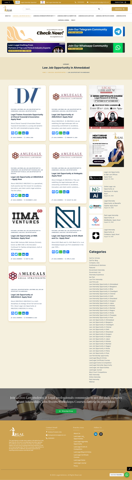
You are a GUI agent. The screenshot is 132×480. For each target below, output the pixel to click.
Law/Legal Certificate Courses (99, 360)
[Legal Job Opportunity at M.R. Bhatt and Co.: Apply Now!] (68, 217)
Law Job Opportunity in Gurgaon (100, 334)
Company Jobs (94, 263)
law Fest (92, 277)
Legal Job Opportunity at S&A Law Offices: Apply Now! (112, 174)
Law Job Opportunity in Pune (99, 353)
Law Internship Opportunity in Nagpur (102, 310)
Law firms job (21, 109)
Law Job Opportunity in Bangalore (29, 170)
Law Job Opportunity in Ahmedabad (101, 320)
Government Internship (97, 270)
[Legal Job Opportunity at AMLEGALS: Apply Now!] (68, 96)
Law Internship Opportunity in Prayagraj (102, 315)
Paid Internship (94, 379)
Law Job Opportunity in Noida (99, 348)
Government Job (95, 272)
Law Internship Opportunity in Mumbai (102, 308)
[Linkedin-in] (96, 434)
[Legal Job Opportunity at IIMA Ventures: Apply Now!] (27, 217)
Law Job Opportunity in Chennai (100, 327)
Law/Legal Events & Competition (100, 363)
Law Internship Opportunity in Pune (101, 317)
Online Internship (94, 377)
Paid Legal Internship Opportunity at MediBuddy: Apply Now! (112, 217)
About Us (77, 433)
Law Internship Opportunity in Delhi (101, 296)
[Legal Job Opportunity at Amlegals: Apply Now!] (68, 154)
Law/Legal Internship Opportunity (100, 365)
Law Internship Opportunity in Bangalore (103, 286)
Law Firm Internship (95, 279)
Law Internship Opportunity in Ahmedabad (103, 284)
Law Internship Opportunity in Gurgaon (102, 301)
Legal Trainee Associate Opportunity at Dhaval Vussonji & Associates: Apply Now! (27, 116)
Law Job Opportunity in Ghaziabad (101, 332)
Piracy (76, 466)
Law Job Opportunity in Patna (99, 351)
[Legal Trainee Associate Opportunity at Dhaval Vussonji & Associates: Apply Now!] (27, 96)
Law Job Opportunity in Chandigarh (101, 325)
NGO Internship (94, 375)
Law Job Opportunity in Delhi (99, 329)
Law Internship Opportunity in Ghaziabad (103, 298)
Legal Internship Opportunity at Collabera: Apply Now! (111, 232)
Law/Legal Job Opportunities (27, 111)
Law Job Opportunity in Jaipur (99, 339)
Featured (13, 109)
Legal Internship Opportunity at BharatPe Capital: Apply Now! (112, 203)
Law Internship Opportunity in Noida (101, 313)
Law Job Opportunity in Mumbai (100, 344)
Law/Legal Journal (95, 370)
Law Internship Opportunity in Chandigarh (103, 291)
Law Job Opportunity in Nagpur (100, 346)
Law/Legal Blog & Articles (98, 358)
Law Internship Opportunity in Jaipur (101, 303)
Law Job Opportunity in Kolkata (100, 341)
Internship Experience (96, 275)
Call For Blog (93, 260)
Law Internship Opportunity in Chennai (102, 294)
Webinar (92, 382)
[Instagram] (101, 434)
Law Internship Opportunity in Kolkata (102, 305)
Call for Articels (94, 258)
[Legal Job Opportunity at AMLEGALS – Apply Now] (27, 154)
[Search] (99, 9)
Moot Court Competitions (98, 372)
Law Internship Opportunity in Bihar (101, 289)
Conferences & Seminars (97, 265)
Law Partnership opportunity (99, 356)
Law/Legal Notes (79, 460)
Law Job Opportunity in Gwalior (100, 336)
